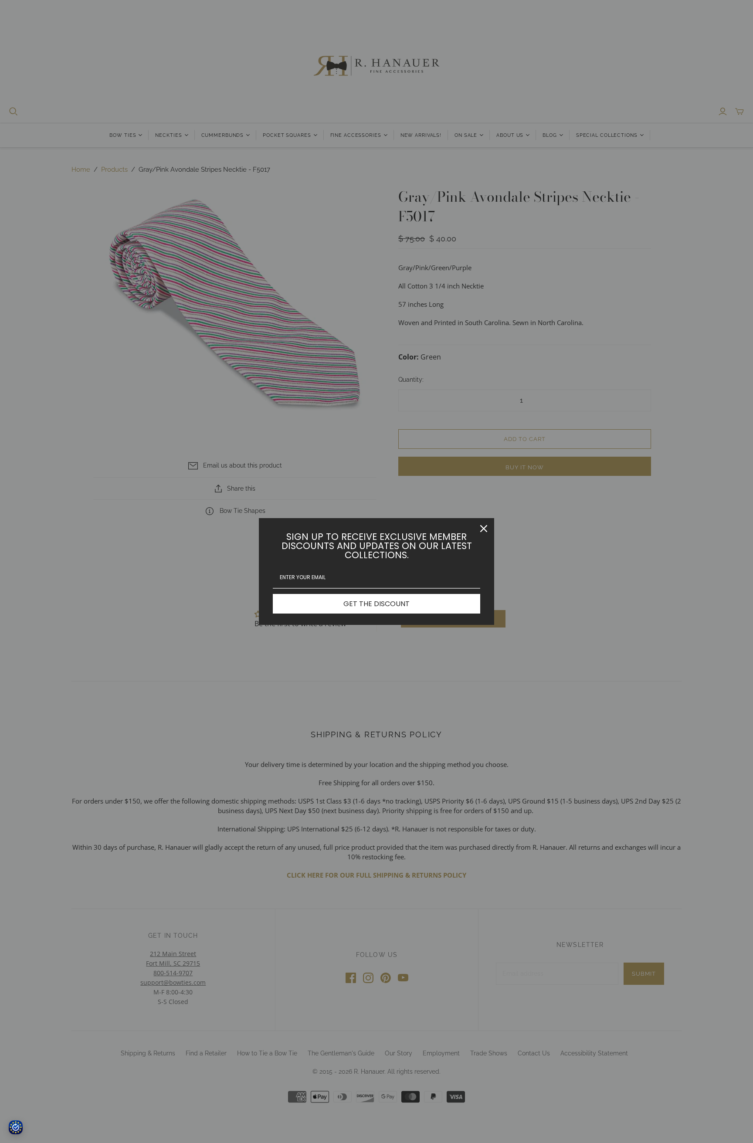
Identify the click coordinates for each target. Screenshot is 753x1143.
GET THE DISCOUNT (376, 604)
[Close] (483, 528)
